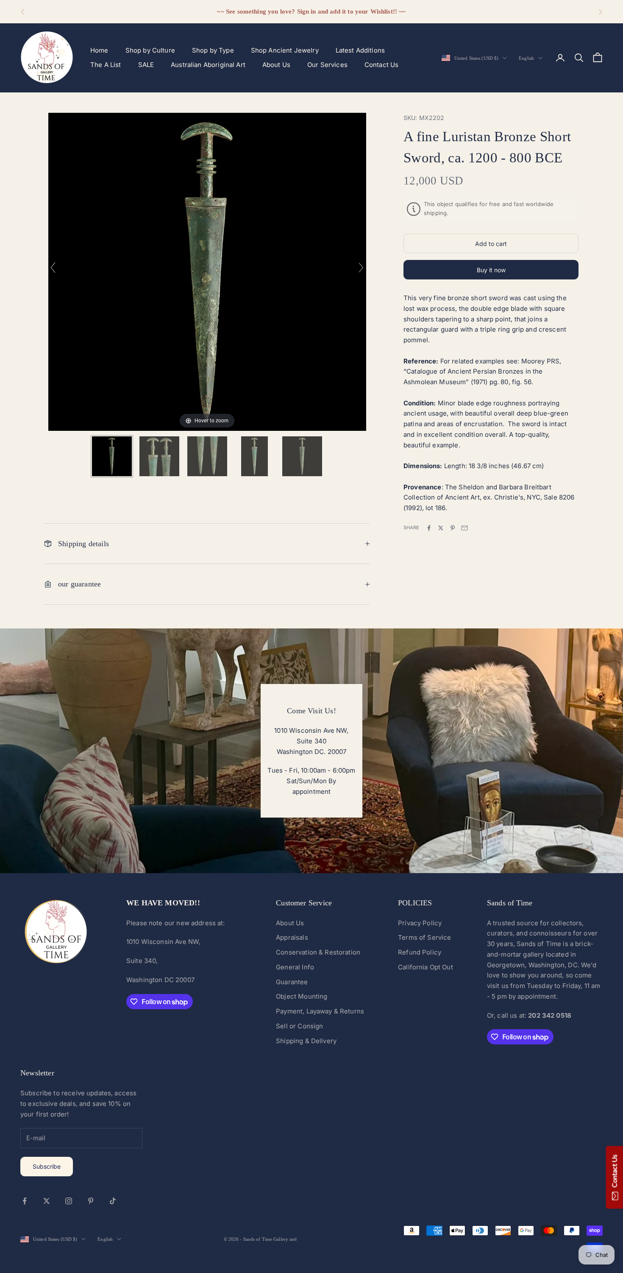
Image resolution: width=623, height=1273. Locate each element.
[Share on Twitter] (440, 528)
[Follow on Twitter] (46, 1201)
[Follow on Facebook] (24, 1201)
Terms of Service (424, 937)
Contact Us (381, 65)
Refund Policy (419, 952)
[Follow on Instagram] (68, 1201)
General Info (295, 967)
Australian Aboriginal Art (208, 65)
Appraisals (292, 937)
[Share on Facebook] (429, 528)
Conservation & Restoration (318, 952)
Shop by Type (213, 50)
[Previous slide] (52, 267)
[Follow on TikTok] (112, 1201)
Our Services (327, 65)
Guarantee (292, 982)
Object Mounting (301, 996)
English (526, 58)
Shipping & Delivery (306, 1041)
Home (99, 50)
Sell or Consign (299, 1026)
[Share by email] (464, 528)
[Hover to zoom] (207, 271)
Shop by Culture (150, 50)
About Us (276, 65)
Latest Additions (360, 50)
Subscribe (47, 1166)
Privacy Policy (420, 923)
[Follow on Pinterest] (90, 1201)
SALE (146, 65)
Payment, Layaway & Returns (320, 1011)
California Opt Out (425, 967)
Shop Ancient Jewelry (285, 50)
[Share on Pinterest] (452, 528)
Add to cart (491, 243)
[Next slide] (361, 267)
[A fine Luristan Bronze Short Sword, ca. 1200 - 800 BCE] (112, 456)
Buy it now (491, 270)
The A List (105, 65)
